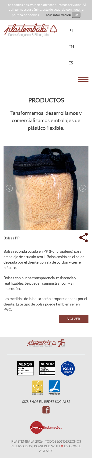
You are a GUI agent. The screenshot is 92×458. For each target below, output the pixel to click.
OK (76, 15)
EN (71, 46)
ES (70, 62)
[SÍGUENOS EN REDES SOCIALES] (46, 410)
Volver (73, 319)
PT (71, 30)
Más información (58, 15)
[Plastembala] (31, 30)
